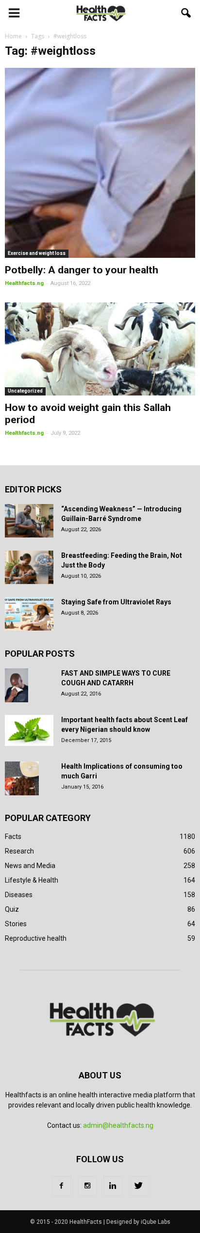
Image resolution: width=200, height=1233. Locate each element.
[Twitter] (139, 1186)
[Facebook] (61, 1186)
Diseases (19, 895)
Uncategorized (25, 391)
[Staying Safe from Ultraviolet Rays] (29, 614)
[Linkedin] (113, 1186)
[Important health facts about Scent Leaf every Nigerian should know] (29, 730)
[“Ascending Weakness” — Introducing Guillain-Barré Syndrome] (29, 520)
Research (19, 851)
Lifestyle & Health (31, 880)
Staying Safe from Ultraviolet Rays (116, 602)
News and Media (30, 865)
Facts (13, 836)
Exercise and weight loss (37, 253)
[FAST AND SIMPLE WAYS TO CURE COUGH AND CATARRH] (16, 685)
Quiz (12, 909)
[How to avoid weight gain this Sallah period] (100, 348)
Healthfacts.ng (24, 283)
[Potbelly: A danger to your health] (100, 163)
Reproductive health (36, 938)
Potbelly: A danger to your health (81, 270)
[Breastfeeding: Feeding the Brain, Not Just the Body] (29, 567)
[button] (186, 13)
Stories (16, 924)
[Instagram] (87, 1186)
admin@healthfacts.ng (118, 1125)
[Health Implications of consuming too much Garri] (22, 778)
